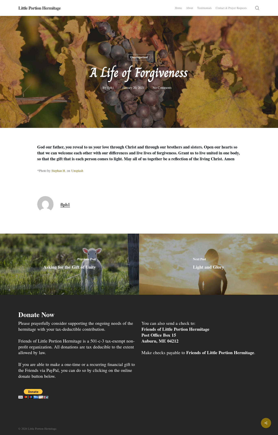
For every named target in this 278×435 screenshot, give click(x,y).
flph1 (110, 87)
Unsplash (77, 170)
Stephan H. (58, 170)
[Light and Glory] (208, 264)
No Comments (162, 87)
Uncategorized (139, 57)
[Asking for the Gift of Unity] (69, 264)
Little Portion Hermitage (39, 8)
